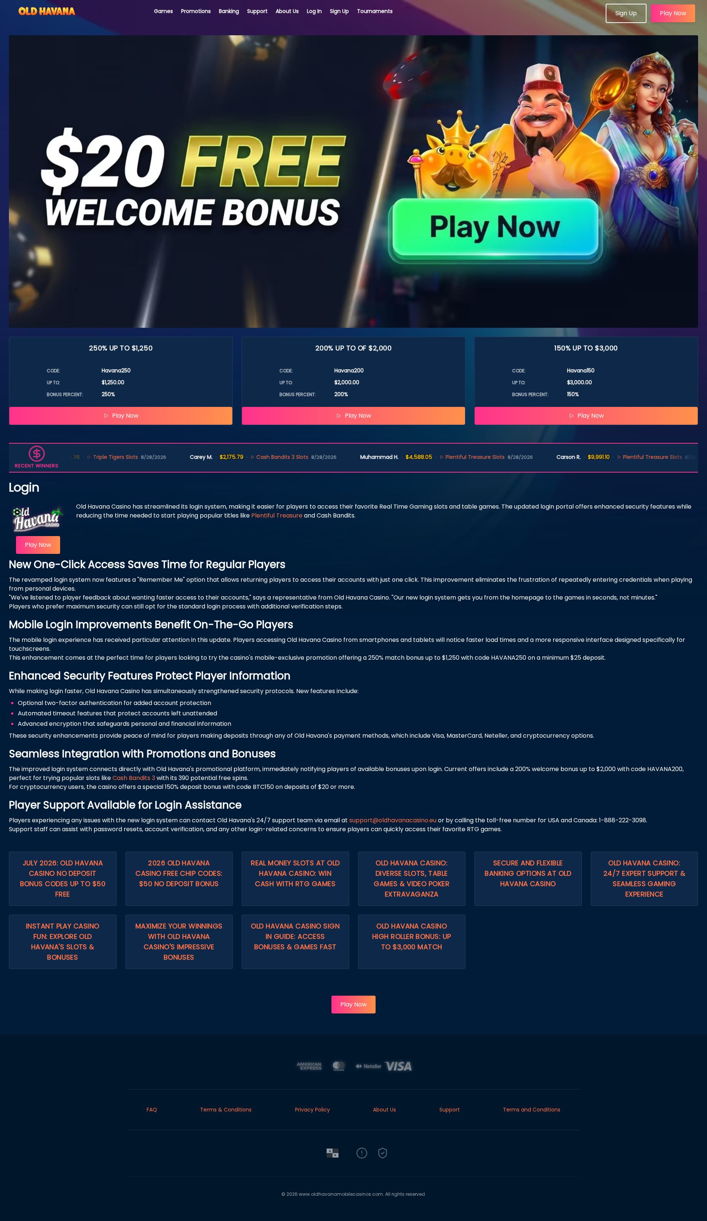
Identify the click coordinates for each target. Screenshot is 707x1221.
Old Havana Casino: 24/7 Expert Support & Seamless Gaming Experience (644, 878)
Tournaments (375, 11)
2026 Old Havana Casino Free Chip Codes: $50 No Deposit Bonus (178, 873)
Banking (229, 11)
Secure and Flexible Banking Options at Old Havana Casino (528, 873)
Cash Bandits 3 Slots (250, 457)
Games (163, 11)
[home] (77, 20)
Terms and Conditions (531, 1109)
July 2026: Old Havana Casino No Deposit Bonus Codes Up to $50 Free (62, 878)
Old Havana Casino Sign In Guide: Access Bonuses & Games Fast (295, 936)
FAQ (152, 1109)
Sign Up (339, 11)
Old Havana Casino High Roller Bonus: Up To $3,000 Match (411, 936)
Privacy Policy (312, 1109)
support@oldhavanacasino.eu (392, 820)
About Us (287, 11)
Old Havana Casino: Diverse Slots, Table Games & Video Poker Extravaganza (411, 878)
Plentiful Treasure (276, 515)
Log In (314, 11)
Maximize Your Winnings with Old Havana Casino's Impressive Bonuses (179, 941)
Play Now (673, 13)
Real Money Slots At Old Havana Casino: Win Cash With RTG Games (295, 873)
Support (257, 11)
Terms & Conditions (226, 1109)
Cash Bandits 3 (133, 778)
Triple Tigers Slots (82, 457)
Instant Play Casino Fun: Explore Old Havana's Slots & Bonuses (62, 941)
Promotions (196, 11)
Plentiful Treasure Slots (442, 457)
